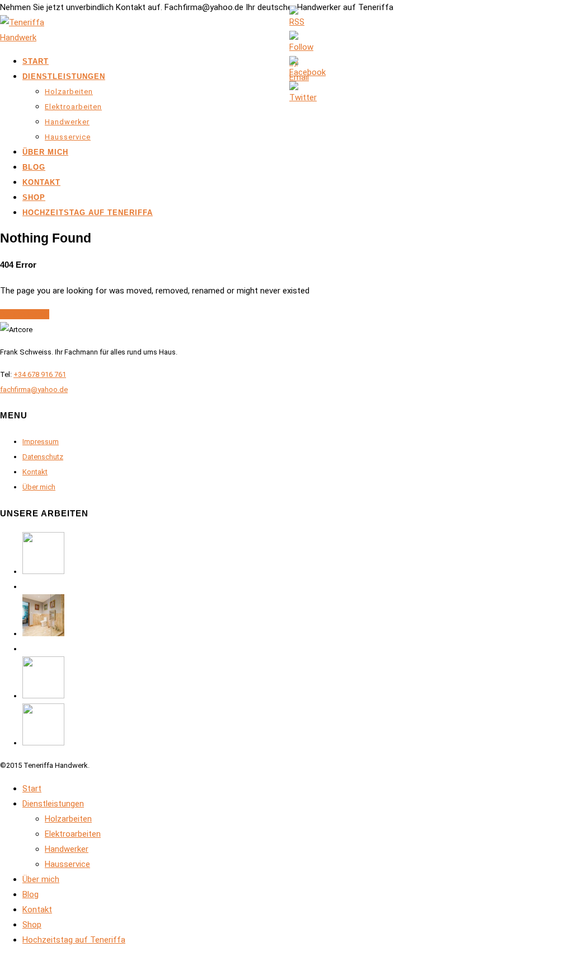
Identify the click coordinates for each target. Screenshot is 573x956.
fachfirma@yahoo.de (34, 389)
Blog (33, 167)
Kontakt (41, 182)
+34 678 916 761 (39, 374)
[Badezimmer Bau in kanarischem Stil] (43, 633)
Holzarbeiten (69, 91)
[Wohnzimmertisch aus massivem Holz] (43, 743)
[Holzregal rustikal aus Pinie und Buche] (43, 696)
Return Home (24, 314)
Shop (33, 197)
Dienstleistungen (63, 76)
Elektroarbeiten (73, 106)
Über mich (45, 152)
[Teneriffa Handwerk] (28, 37)
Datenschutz (42, 457)
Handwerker (67, 122)
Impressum (40, 441)
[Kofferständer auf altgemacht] (43, 571)
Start (35, 61)
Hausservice (68, 137)
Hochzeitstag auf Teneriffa (87, 212)
